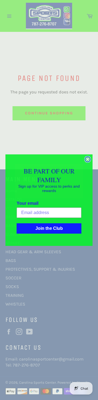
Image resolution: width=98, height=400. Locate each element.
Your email (27, 203)
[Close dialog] (87, 159)
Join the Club (49, 228)
